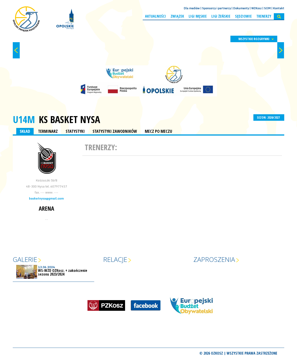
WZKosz (256, 8)
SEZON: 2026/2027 (269, 117)
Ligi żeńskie (220, 16)
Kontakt (278, 8)
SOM (267, 8)
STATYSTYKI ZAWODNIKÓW (115, 131)
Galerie (25, 259)
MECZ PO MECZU (158, 131)
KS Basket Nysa (69, 119)
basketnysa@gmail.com (46, 198)
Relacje (115, 259)
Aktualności (155, 16)
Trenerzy (263, 16)
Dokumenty (241, 8)
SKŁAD (25, 131)
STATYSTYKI (75, 131)
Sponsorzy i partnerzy (216, 8)
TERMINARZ (48, 131)
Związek (177, 16)
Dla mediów (192, 8)
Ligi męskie (198, 16)
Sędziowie (243, 16)
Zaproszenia (214, 259)
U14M (24, 119)
